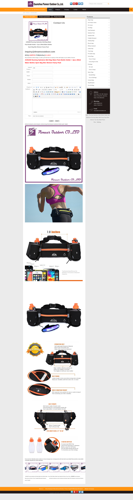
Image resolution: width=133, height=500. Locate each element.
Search (108, 3)
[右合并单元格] (67, 94)
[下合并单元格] (68, 94)
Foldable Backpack (92, 38)
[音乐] (64, 92)
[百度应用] (80, 92)
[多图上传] (57, 92)
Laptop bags (90, 48)
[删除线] (48, 88)
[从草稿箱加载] (37, 97)
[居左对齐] (75, 90)
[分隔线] (40, 94)
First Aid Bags (91, 85)
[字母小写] (38, 92)
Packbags (90, 64)
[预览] (34, 97)
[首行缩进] (72, 90)
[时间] (44, 94)
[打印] (78, 94)
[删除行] (59, 94)
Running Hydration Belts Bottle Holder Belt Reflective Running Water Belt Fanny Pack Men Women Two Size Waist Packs (98, 117)
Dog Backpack (91, 82)
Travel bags (90, 51)
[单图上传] (55, 92)
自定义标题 (44, 89)
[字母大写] (36, 92)
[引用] (60, 88)
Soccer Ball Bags (93, 77)
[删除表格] (54, 94)
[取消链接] (42, 92)
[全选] (75, 88)
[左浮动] (49, 92)
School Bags (91, 56)
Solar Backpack (91, 30)
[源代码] (34, 88)
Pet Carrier (90, 25)
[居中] (52, 92)
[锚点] (44, 92)
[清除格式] (53, 88)
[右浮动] (50, 92)
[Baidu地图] (68, 92)
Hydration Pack (91, 33)
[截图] (47, 94)
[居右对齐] (78, 90)
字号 (62, 89)
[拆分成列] (74, 94)
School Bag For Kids (93, 61)
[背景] (37, 94)
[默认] (47, 92)
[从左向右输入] (68, 90)
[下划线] (44, 88)
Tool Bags (90, 27)
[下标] (52, 88)
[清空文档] (77, 88)
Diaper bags (90, 20)
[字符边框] (46, 88)
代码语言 (75, 91)
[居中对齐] (77, 90)
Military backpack (92, 45)
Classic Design (92, 59)
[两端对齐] (34, 92)
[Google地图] (70, 92)
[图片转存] (49, 94)
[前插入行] (57, 94)
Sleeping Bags (91, 40)
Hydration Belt (33, 12)
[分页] (34, 94)
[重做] (38, 88)
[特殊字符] (45, 94)
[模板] (35, 94)
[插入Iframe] (72, 92)
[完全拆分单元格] (70, 94)
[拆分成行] (72, 94)
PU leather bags (91, 53)
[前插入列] (61, 94)
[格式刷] (55, 88)
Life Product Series (92, 22)
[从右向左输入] (70, 90)
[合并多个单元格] (65, 94)
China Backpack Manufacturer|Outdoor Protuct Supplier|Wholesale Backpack (64, 488)
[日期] (42, 94)
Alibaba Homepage (89, 488)
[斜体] (42, 88)
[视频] (62, 92)
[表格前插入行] (55, 94)
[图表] (76, 94)
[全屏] (80, 88)
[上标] (50, 88)
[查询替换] (35, 97)
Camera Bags (91, 80)
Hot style (91, 66)
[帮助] (39, 97)
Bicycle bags (91, 43)
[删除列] (63, 94)
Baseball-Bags (92, 74)
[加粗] (41, 88)
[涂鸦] (60, 92)
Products (28, 12)
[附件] (66, 92)
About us (41, 488)
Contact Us (59, 23)
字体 (56, 89)
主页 (24, 12)
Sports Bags (90, 72)
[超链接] (41, 92)
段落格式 (50, 89)
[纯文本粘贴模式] (62, 88)
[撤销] (36, 88)
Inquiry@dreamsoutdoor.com (100, 110)
